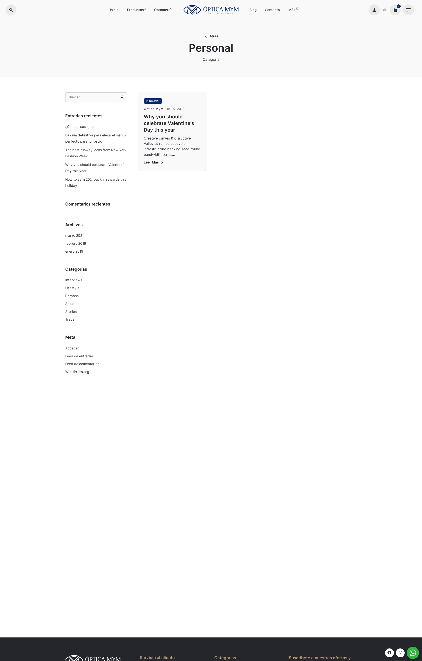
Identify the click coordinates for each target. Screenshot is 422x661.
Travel (70, 319)
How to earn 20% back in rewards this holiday (95, 182)
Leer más (151, 162)
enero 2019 (74, 251)
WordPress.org (77, 372)
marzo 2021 (74, 235)
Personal (72, 296)
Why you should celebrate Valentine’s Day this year (95, 168)
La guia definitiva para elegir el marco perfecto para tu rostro (95, 138)
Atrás (213, 36)
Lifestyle (72, 288)
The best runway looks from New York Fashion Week (95, 153)
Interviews (73, 280)
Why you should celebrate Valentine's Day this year (169, 123)
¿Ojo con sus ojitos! (80, 127)
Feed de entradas (79, 356)
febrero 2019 (75, 243)
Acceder (72, 348)
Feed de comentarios (82, 364)
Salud (70, 304)
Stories (71, 312)
